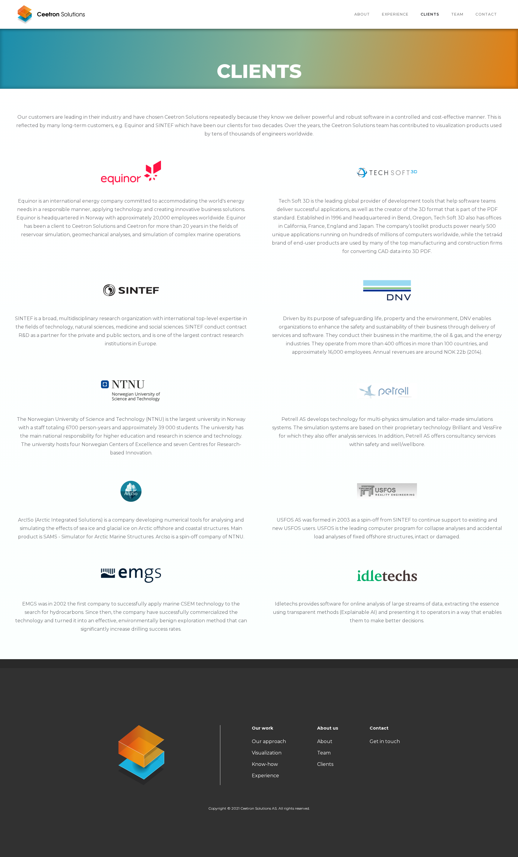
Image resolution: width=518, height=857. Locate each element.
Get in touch (385, 741)
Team (324, 753)
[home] (51, 14)
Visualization (266, 753)
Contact (486, 14)
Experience (395, 14)
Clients (430, 14)
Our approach (269, 741)
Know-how (265, 764)
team (457, 14)
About (362, 14)
